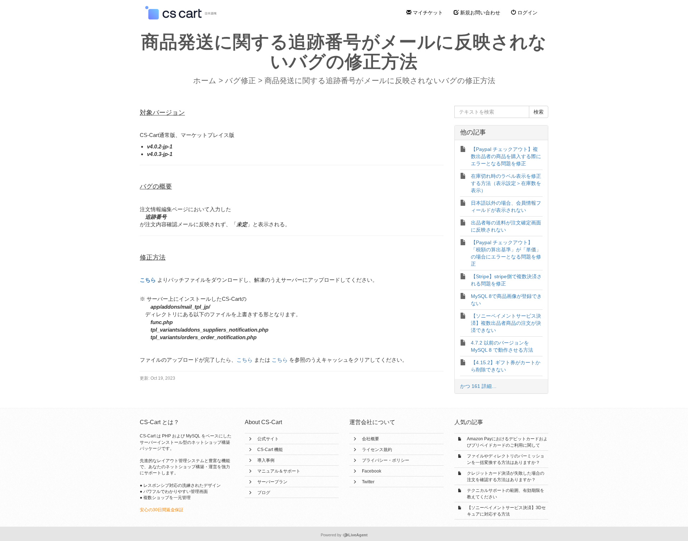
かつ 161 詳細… (478, 386)
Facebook (371, 471)
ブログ (263, 492)
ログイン (527, 12)
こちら (148, 280)
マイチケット (427, 12)
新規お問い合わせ (479, 12)
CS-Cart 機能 (270, 449)
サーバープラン (272, 481)
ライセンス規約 (377, 449)
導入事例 (265, 460)
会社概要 (370, 438)
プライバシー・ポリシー (385, 460)
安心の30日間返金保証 (161, 509)
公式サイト (268, 438)
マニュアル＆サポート (278, 471)
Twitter (368, 481)
